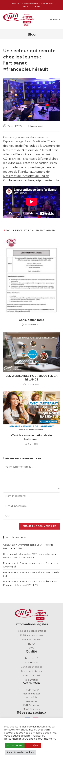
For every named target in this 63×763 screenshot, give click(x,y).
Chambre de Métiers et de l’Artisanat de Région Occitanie (26, 176)
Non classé (37, 126)
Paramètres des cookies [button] (20, 752)
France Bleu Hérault (19, 154)
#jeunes (42, 180)
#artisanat (26, 171)
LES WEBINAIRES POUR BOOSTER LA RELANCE (31, 377)
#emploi (53, 180)
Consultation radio (31, 320)
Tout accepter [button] (15, 745)
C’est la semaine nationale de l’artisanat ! (31, 437)
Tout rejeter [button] (33, 745)
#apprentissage (26, 180)
